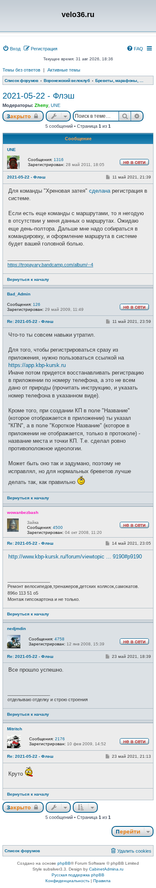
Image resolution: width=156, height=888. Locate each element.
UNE (55, 105)
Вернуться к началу (28, 279)
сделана (99, 191)
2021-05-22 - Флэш (38, 95)
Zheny (41, 105)
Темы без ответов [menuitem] (21, 69)
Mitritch (14, 729)
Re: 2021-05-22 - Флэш (30, 321)
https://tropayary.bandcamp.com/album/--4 (50, 264)
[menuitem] (11, 49)
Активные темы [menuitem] (63, 69)
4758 (59, 639)
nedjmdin (16, 628)
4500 (58, 527)
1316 (59, 159)
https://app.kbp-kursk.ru (37, 365)
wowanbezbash (22, 512)
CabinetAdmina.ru (106, 869)
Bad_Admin (18, 294)
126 (36, 304)
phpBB (64, 863)
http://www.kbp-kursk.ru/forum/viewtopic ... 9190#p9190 (75, 556)
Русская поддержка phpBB (78, 875)
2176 (60, 739)
